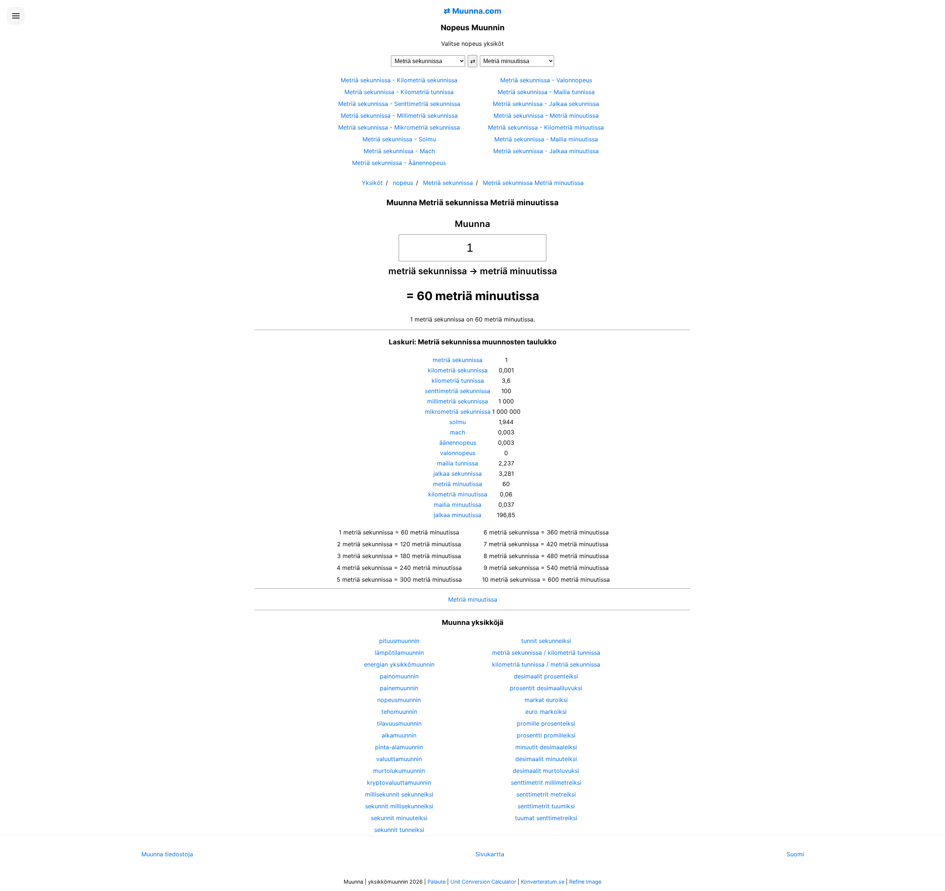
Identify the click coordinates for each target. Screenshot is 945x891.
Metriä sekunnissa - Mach (399, 151)
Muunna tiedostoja (167, 854)
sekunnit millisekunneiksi (399, 806)
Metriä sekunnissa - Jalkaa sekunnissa (546, 103)
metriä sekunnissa (457, 360)
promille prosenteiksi (546, 723)
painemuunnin (399, 688)
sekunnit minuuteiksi (399, 818)
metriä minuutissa (457, 484)
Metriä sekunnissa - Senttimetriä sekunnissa (399, 103)
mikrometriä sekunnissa (458, 411)
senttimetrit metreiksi (546, 794)
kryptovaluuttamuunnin (399, 782)
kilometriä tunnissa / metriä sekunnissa (546, 664)
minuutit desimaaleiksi (546, 747)
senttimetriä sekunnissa (457, 391)
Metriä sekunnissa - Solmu (399, 139)
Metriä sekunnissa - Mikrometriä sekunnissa (399, 127)
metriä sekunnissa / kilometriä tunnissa (546, 652)
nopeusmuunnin (399, 699)
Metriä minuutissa (472, 599)
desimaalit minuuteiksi (546, 759)
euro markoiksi (546, 711)
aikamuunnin (399, 735)
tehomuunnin (399, 711)
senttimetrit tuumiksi (546, 806)
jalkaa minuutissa (457, 515)
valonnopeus (457, 453)
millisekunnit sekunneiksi (399, 794)
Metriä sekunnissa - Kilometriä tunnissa (399, 92)
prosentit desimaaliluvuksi (546, 688)
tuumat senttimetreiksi (546, 818)
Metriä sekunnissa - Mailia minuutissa (546, 139)
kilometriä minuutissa (457, 494)
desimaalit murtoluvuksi (546, 770)
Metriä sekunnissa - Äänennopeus (399, 162)
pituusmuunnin (399, 640)
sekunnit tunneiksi (399, 829)
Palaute (436, 881)
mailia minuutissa (457, 504)
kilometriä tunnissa (458, 380)
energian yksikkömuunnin (399, 664)
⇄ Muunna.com (472, 11)
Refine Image (585, 881)
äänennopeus (457, 442)
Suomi (795, 854)
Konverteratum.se (542, 881)
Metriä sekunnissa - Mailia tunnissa (546, 92)
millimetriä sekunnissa (457, 401)
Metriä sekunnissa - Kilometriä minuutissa (546, 127)
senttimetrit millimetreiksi (546, 782)
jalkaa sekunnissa (457, 473)
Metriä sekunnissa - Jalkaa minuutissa (546, 151)
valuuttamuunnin (399, 759)
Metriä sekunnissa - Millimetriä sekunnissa (399, 115)
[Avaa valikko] (16, 16)
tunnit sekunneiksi (546, 640)
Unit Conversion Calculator (483, 881)
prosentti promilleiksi (546, 735)
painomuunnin (399, 676)
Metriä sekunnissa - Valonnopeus (546, 80)
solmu (457, 422)
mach (457, 432)
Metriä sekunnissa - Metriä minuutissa (546, 115)
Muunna (472, 224)
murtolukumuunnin (399, 770)
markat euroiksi (546, 699)
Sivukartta (489, 854)
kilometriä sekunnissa (458, 370)
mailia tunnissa (457, 463)
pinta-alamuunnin (399, 747)
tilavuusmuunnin (399, 723)
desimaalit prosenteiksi (546, 676)
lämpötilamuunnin (399, 652)
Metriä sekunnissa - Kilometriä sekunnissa (399, 80)
